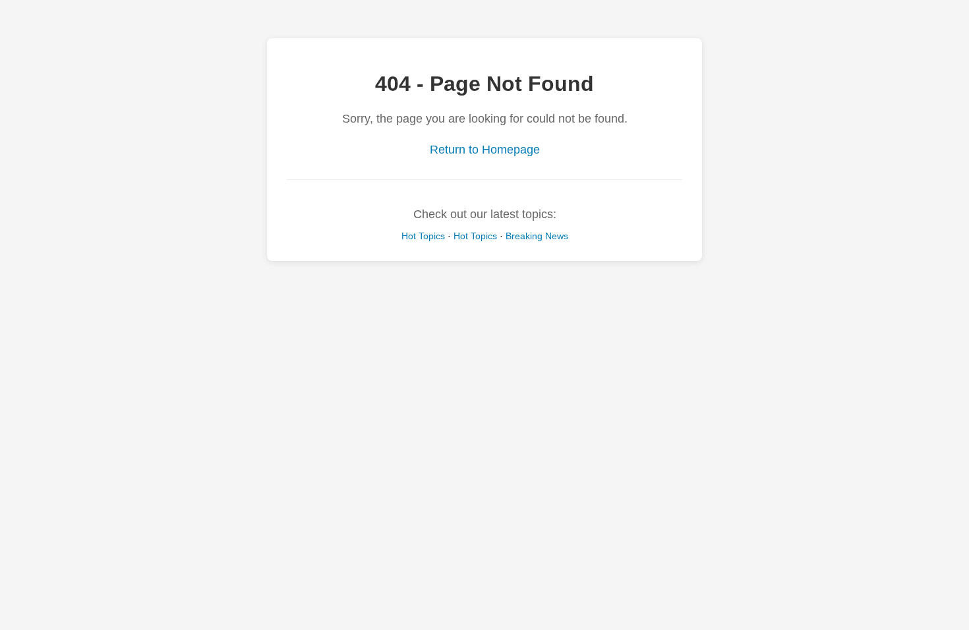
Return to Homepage (485, 149)
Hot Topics (423, 236)
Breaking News (537, 236)
